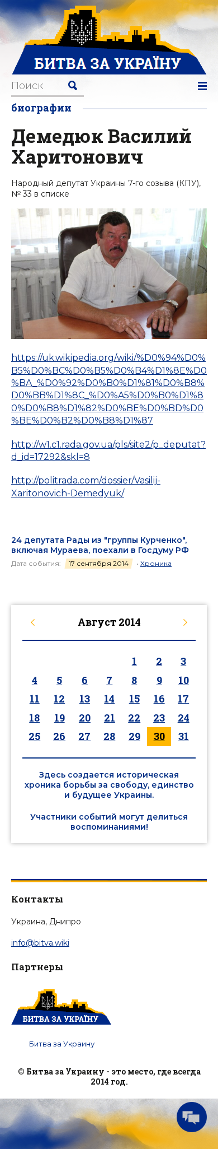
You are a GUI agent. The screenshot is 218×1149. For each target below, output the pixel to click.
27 (84, 736)
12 (59, 698)
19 (59, 717)
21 (109, 717)
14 (109, 698)
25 (34, 736)
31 (183, 736)
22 (134, 717)
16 (159, 698)
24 (183, 717)
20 (85, 717)
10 (183, 680)
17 (183, 698)
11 (35, 698)
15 (134, 698)
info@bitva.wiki (40, 943)
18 (34, 717)
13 (84, 698)
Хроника (156, 563)
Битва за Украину (61, 1043)
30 (159, 736)
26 (59, 736)
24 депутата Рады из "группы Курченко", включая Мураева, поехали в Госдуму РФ (100, 545)
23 (159, 717)
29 (134, 736)
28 (109, 736)
